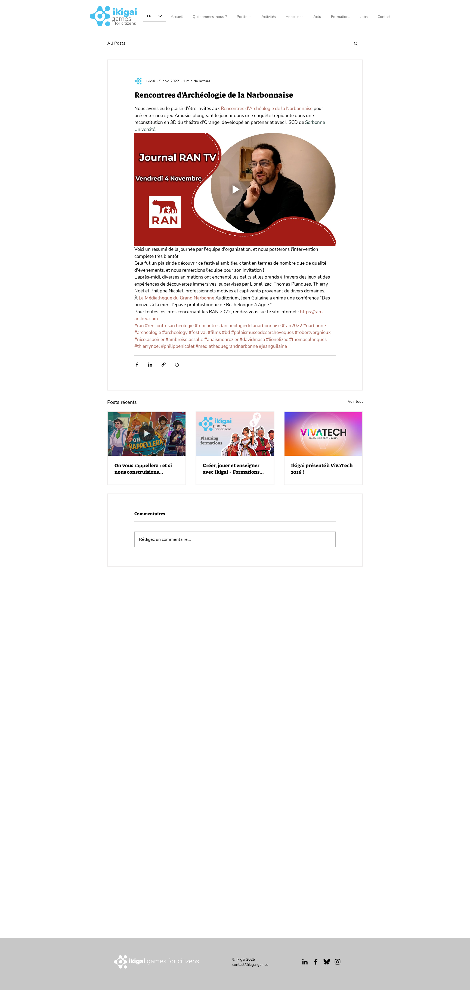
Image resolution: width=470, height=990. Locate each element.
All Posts (116, 43)
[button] (355, 43)
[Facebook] (316, 962)
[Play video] (235, 189)
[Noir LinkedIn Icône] (305, 962)
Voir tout (355, 401)
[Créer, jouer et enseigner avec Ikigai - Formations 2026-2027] (235, 434)
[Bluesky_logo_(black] (326, 962)
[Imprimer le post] (177, 364)
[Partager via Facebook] (137, 364)
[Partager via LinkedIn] (150, 364)
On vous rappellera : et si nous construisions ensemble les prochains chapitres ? (143, 468)
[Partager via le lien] (163, 364)
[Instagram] (337, 962)
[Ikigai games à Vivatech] (323, 434)
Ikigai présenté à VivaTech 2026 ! (322, 468)
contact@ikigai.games (250, 964)
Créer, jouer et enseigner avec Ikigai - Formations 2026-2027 (231, 468)
